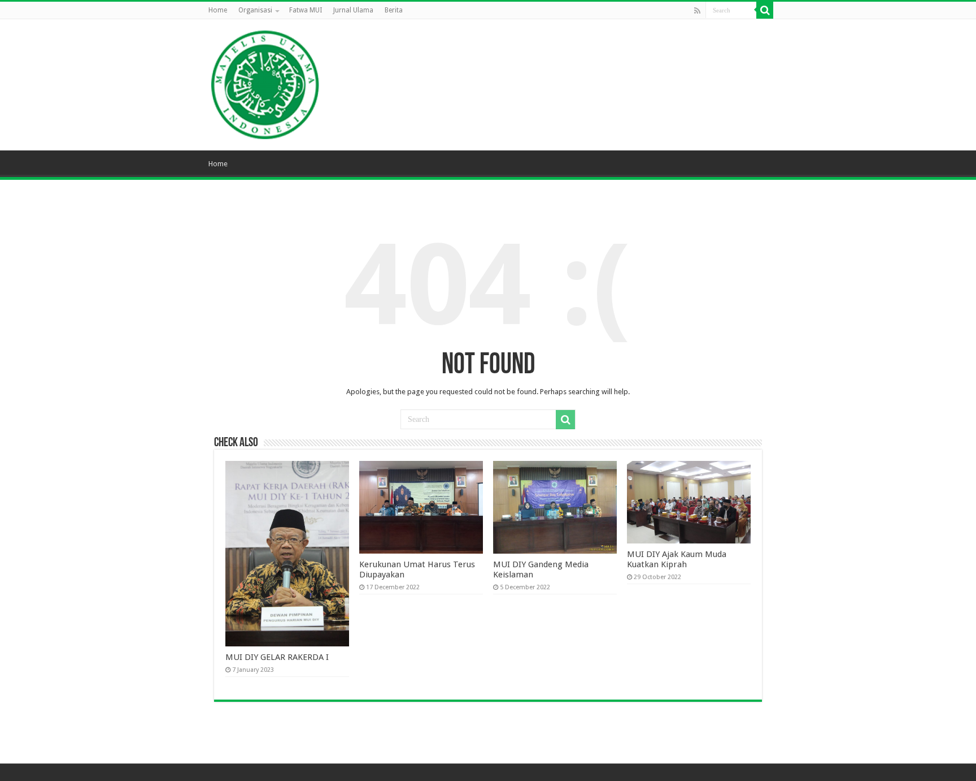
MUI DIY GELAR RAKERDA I (277, 657)
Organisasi (255, 10)
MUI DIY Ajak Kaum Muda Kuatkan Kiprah (676, 559)
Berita (394, 10)
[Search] (764, 10)
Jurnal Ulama (353, 10)
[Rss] (697, 11)
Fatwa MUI (305, 10)
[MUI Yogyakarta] (265, 82)
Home (217, 10)
